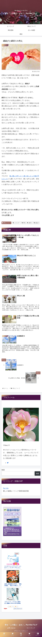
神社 (24, 223)
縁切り (30, 223)
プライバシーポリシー (21, 631)
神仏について (7, 223)
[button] (38, 347)
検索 (3, 470)
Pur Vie (5, 488)
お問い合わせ (11, 628)
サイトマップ (31, 628)
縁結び (37, 223)
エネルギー (17, 223)
